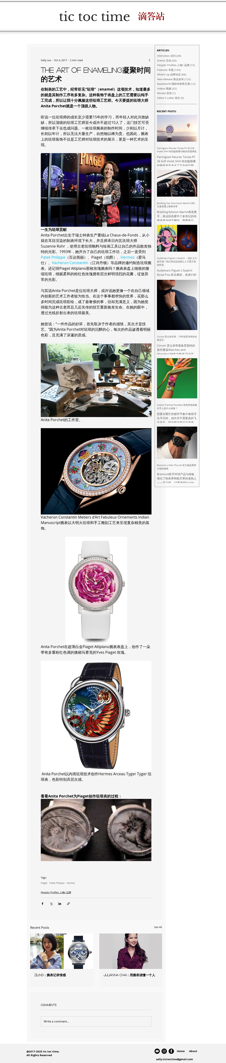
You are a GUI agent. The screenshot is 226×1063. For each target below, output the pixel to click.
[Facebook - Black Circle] (171, 1051)
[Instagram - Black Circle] (164, 1051)
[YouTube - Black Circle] (157, 1051)
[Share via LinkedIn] (59, 903)
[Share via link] (68, 903)
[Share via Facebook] (42, 903)
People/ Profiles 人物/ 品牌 (56, 892)
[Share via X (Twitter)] (51, 903)
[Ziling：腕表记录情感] (61, 951)
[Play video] (96, 830)
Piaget (44, 883)
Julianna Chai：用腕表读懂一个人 (129, 974)
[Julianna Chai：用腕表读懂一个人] (130, 951)
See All (158, 927)
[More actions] (149, 60)
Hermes (71, 883)
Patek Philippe (56, 883)
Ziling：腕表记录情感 (50, 974)
